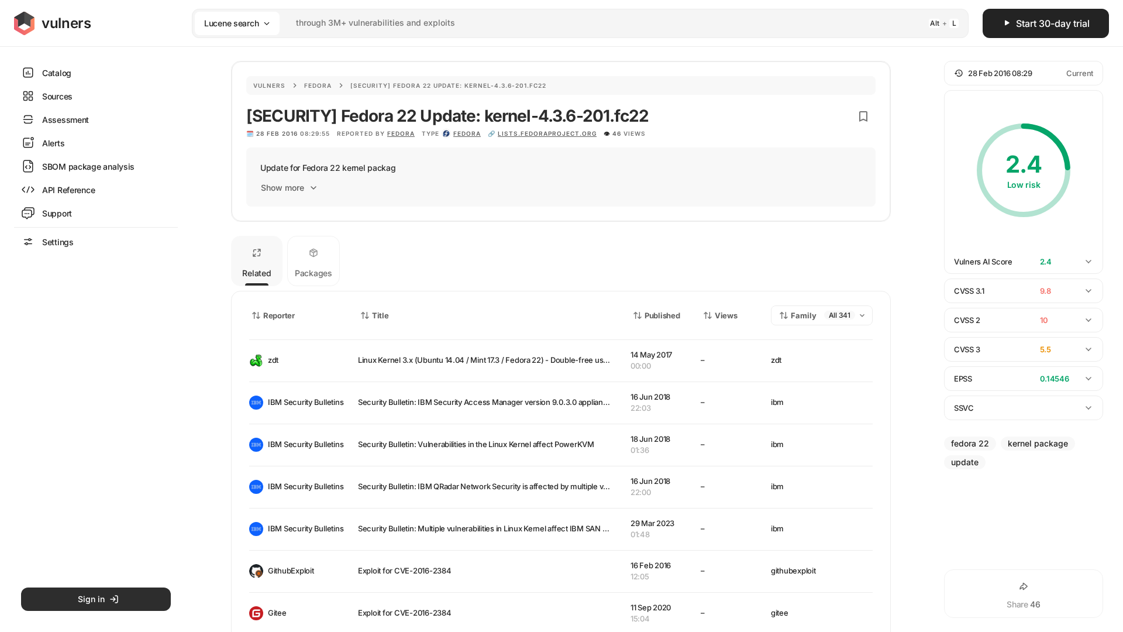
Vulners (269, 85)
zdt (273, 360)
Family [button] (804, 315)
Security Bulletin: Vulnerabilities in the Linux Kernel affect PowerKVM (476, 444)
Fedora (318, 85)
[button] (1023, 73)
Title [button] (380, 315)
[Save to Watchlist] (863, 116)
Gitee (277, 612)
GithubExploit (291, 570)
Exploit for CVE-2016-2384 (405, 570)
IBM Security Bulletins (303, 402)
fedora (467, 133)
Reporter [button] (279, 315)
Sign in (91, 599)
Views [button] (726, 315)
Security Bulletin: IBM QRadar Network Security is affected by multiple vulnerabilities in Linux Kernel (528, 486)
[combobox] (565, 23)
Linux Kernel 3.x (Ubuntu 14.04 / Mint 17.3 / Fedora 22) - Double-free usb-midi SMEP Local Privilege (528, 360)
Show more (282, 188)
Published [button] (662, 315)
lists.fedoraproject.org (547, 133)
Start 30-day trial (1053, 23)
